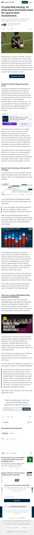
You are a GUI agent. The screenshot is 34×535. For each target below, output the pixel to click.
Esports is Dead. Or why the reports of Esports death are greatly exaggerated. (13, 475)
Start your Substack (12, 527)
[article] (17, 463)
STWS (8, 24)
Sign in (30, 2)
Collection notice (25, 523)
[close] (29, 478)
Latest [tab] (7, 453)
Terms (18, 523)
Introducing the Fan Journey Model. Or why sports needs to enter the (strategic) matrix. (13, 459)
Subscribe (24, 2)
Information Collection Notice (20, 512)
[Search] (31, 453)
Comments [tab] (5, 433)
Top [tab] (3, 453)
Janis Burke (5, 150)
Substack (9, 531)
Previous (6, 422)
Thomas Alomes (16, 24)
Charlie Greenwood (26, 366)
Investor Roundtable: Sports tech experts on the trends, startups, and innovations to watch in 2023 (16, 302)
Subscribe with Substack (18, 506)
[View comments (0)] (8, 29)
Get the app (25, 527)
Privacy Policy (17, 513)
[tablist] (8, 433)
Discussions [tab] (13, 453)
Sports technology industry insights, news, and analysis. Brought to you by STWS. (12, 464)
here (26, 288)
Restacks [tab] (11, 433)
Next (28, 422)
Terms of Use (25, 510)
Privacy (14, 523)
